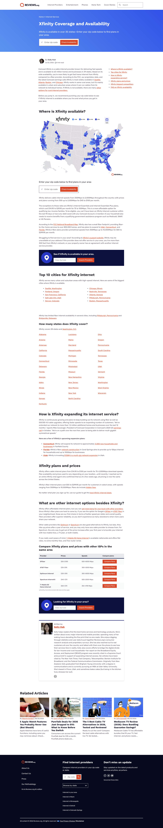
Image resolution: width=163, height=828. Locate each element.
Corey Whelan (58, 719)
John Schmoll (121, 719)
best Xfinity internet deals (100, 493)
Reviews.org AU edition (34, 789)
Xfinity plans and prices (120, 81)
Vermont (101, 372)
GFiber (108, 511)
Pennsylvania (103, 345)
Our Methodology (29, 784)
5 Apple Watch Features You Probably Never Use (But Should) (33, 724)
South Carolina (104, 350)
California (43, 350)
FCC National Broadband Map (65, 224)
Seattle (97, 80)
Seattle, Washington (53, 288)
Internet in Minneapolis (71, 801)
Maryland (72, 345)
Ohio (100, 334)
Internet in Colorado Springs (72, 810)
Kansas (42, 398)
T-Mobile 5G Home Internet (77, 538)
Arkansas (43, 345)
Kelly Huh (52, 60)
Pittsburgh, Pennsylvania (99, 298)
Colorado (42, 356)
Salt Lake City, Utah (53, 298)
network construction (70, 450)
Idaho (41, 382)
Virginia (101, 377)
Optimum (64, 525)
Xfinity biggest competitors (122, 84)
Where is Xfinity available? (121, 69)
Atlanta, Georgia (96, 295)
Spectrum (75, 525)
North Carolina (74, 398)
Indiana (42, 393)
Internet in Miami (68, 797)
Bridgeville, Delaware (47, 318)
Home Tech (96, 5)
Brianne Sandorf (28, 719)
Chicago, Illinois (95, 288)
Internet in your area (70, 792)
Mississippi (72, 366)
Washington (103, 382)
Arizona (42, 340)
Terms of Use (107, 780)
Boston (48, 82)
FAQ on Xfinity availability (121, 87)
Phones (85, 5)
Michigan (72, 356)
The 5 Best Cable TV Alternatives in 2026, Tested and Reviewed (94, 724)
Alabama (42, 334)
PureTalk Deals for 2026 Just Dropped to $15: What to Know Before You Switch (64, 726)
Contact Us (26, 773)
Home (41, 17)
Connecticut (111, 227)
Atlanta (41, 82)
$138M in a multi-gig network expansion (81, 455)
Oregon (101, 340)
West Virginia (103, 388)
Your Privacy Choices (67, 821)
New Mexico (73, 388)
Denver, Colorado (52, 301)
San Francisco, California (55, 295)
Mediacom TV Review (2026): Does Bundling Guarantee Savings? (126, 724)
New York (72, 393)
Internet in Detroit (69, 806)
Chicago (59, 82)
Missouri (71, 372)
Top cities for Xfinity (119, 72)
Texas (100, 361)
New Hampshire (75, 377)
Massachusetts (74, 350)
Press (24, 779)
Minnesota (72, 361)
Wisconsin (102, 393)
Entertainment (72, 5)
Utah (103, 227)
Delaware (43, 366)
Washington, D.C (69, 329)
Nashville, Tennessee (98, 292)
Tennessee (102, 356)
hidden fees (91, 487)
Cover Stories (109, 5)
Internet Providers (55, 5)
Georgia (42, 377)
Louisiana (72, 334)
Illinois (41, 388)
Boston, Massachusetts (99, 301)
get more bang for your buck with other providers (102, 509)
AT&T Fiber (117, 511)
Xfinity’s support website (93, 238)
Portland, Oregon (52, 292)
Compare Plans (109, 561)
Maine (70, 340)
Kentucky (43, 404)
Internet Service (52, 17)
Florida (42, 230)
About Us (25, 768)
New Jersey (73, 382)
